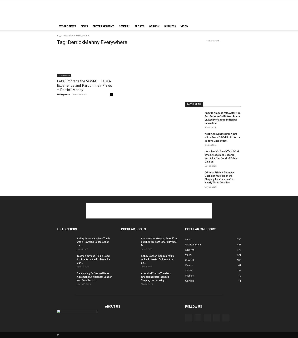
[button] (237, 26)
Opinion (154, 26)
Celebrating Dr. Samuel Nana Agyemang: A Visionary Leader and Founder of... (94, 277)
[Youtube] (225, 318)
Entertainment (103, 26)
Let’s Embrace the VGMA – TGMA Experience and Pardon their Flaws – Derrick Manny (84, 85)
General (124, 26)
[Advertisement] (178, 13)
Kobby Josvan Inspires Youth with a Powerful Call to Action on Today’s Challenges (223, 137)
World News (67, 26)
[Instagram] (198, 317)
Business (170, 26)
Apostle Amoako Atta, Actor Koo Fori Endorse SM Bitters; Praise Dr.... (159, 242)
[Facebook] (188, 318)
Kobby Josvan (63, 94)
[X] (207, 318)
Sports (139, 26)
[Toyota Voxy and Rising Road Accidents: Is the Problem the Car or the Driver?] (65, 260)
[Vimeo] (216, 318)
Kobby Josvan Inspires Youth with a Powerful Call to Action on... (93, 242)
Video (184, 26)
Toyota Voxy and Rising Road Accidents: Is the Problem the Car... (93, 259)
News (84, 26)
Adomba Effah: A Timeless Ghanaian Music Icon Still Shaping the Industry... (156, 277)
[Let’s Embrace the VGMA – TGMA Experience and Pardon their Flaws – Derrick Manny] (85, 63)
